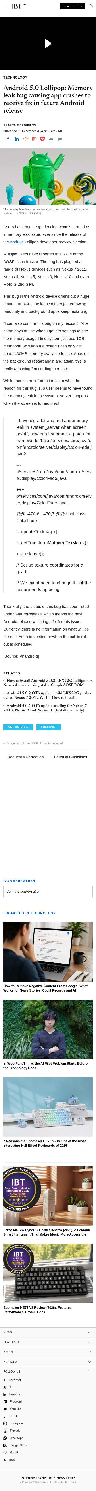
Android (17, 242)
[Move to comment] (60, 139)
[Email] (51, 139)
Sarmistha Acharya (22, 125)
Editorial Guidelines (70, 757)
